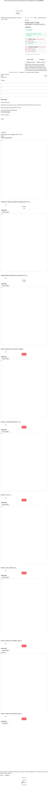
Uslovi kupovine (4, 764)
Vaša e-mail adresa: (5, 114)
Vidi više (2, 775)
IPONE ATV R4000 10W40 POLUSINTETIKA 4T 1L (15, 202)
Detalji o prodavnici (32, 42)
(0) (5, 204)
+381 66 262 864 (4, 747)
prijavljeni (7, 107)
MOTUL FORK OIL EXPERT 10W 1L (11, 713)
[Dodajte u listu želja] (8, 199)
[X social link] (6, 136)
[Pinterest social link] (7, 136)
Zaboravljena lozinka (5, 766)
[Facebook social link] (4, 136)
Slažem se (7, 775)
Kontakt (2, 760)
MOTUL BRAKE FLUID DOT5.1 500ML (12, 349)
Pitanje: (2, 119)
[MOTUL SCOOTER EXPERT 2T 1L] (24, 389)
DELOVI (31, 17)
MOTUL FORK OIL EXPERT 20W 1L (11, 641)
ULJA (35, 17)
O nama (2, 757)
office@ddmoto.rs (4, 749)
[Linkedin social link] (9, 136)
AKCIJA (26, 755)
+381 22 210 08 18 (5, 744)
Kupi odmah (41, 59)
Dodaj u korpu (30, 59)
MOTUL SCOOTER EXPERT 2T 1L (11, 422)
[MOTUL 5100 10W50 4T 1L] (24, 535)
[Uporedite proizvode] (2, 199)
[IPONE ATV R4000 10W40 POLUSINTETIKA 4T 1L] (24, 169)
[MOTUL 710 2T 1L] (24, 462)
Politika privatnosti (4, 762)
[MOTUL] (24, 354)
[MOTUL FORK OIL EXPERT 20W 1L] (24, 608)
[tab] (13, 72)
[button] (36, 34)
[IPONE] (24, 207)
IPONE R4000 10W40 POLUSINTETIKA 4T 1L (14, 275)
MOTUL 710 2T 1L (6, 495)
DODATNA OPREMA (29, 762)
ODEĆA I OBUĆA (28, 760)
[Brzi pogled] (5, 199)
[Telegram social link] (10, 136)
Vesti (2, 755)
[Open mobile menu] (2, 6)
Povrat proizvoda (4, 768)
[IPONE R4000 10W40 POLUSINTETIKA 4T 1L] (24, 243)
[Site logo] (8, 6)
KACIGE (26, 757)
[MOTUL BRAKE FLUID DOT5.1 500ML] (24, 316)
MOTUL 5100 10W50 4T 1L (8, 568)
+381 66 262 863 (4, 742)
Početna (26, 17)
